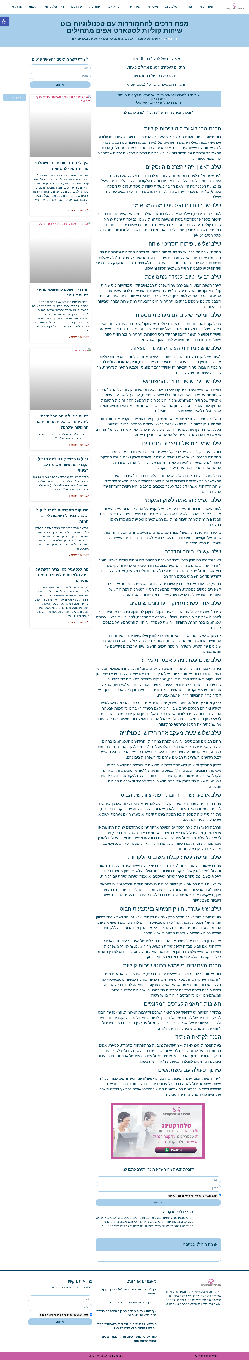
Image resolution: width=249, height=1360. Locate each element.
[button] (100, 1244)
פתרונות (94, 6)
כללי (163, 38)
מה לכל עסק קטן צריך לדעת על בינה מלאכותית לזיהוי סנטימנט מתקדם (62, 575)
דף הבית (172, 38)
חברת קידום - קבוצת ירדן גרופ (106, 1355)
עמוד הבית (207, 6)
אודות (188, 6)
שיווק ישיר (133, 6)
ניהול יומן (113, 6)
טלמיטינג (171, 6)
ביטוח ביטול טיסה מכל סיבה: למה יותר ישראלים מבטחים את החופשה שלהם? (62, 421)
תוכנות (33, 6)
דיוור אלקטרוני (54, 6)
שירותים (76, 6)
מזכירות (153, 6)
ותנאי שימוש (175, 1195)
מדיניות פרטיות (190, 1195)
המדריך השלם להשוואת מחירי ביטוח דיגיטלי (129, 1302)
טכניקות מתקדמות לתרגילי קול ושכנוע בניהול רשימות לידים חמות (62, 515)
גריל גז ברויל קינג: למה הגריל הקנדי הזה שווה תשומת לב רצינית (63, 464)
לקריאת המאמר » (78, 210)
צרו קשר (16, 6)
